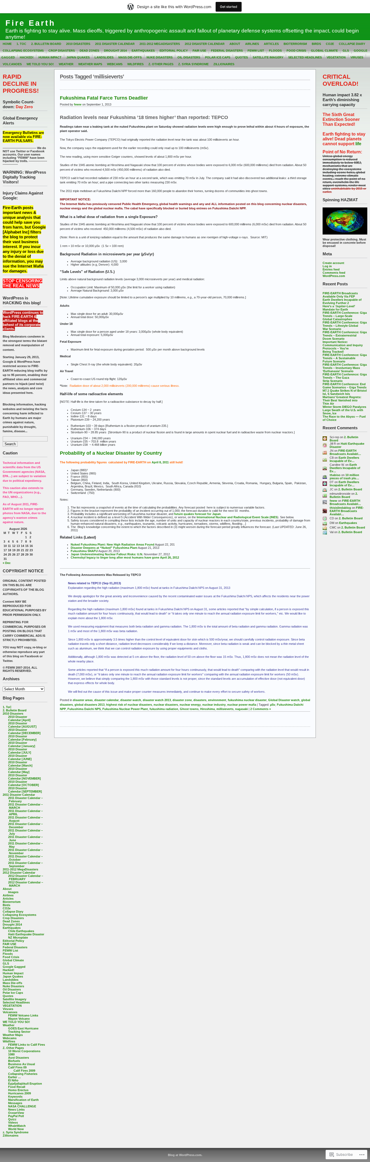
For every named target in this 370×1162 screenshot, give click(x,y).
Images (13, 892)
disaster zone (182, 700)
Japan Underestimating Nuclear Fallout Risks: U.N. (107, 554)
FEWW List (256, 50)
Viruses (356, 57)
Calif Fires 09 (17, 1067)
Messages (15, 1103)
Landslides (104, 57)
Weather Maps (90, 64)
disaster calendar (106, 700)
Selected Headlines (305, 57)
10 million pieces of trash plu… (344, 476)
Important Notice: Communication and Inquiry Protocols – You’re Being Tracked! (343, 346)
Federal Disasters (227, 50)
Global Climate (324, 50)
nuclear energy (190, 704)
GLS (346, 50)
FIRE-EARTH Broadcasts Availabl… (345, 452)
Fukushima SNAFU (84, 551)
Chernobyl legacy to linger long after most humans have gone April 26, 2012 (125, 557)
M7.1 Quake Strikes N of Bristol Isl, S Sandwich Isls (345, 392)
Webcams (114, 64)
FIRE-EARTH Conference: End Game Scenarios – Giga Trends (344, 385)
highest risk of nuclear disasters (129, 704)
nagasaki (241, 709)
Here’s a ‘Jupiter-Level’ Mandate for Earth (339, 308)
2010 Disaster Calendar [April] (19, 718)
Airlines (252, 43)
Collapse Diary (352, 43)
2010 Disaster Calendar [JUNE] (20, 757)
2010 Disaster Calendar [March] (20, 764)
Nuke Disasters (160, 57)
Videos (13, 1122)
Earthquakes (143, 50)
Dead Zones (89, 50)
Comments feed (334, 272)
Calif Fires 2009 (24, 1070)
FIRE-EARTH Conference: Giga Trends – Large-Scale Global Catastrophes (345, 316)
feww (333, 500)
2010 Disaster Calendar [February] (22, 738)
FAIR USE (199, 50)
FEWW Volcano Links (23, 1015)
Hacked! (27, 57)
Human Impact (49, 57)
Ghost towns (189, 709)
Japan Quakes (78, 57)
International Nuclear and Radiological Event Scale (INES (237, 517)
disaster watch (130, 700)
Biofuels (14, 1060)
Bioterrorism (295, 43)
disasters (199, 700)
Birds (316, 43)
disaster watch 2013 (157, 700)
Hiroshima (207, 709)
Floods (275, 50)
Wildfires (135, 64)
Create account (333, 263)
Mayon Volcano (19, 1018)
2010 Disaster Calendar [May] (19, 770)
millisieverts (224, 709)
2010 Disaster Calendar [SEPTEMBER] (25, 790)
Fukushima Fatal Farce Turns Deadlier (104, 98)
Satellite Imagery (268, 57)
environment (217, 700)
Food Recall (16, 1086)
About (234, 43)
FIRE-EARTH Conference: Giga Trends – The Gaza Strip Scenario (345, 377)
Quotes (241, 57)
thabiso (335, 475)
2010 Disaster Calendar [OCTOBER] (23, 783)
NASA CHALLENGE (22, 1106)
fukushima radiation (164, 709)
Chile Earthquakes (21, 931)
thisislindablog (340, 507)
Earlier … (14, 1077)
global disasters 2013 (89, 704)
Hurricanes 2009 (19, 1093)
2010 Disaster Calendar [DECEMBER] (24, 731)
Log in (327, 266)
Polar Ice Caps (217, 57)
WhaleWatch (17, 1125)
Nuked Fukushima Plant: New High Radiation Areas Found (112, 544)
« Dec (7, 563)
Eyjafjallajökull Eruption (25, 1083)
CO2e (330, 43)
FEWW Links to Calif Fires (26, 1044)
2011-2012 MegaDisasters (159, 43)
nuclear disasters (166, 704)
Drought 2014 (115, 50)
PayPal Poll (16, 1116)
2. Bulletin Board (46, 43)
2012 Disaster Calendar (205, 43)
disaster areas (83, 700)
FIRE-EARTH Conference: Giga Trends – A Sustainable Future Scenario (345, 358)
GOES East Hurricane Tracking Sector (23, 1030)
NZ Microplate (18, 937)
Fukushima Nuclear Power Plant (125, 709)
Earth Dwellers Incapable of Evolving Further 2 (342, 301)
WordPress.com (334, 276)
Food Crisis (296, 50)
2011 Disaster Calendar (115, 43)
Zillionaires (223, 64)
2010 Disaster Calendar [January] (21, 744)
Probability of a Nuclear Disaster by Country (111, 453)
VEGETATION (336, 57)
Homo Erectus (18, 1090)
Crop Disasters (61, 50)
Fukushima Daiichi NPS (84, 709)
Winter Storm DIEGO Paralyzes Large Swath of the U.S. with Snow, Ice (344, 410)
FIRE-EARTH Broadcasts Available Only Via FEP (340, 295)
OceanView (16, 1112)
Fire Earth (30, 23)
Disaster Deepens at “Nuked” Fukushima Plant (104, 547)
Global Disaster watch (284, 700)
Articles (271, 43)
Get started (228, 7)
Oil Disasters (188, 57)
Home (7, 43)
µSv (272, 704)
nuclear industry (214, 704)
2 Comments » (260, 709)
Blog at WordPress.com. (185, 1155)
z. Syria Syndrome (193, 64)
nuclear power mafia (241, 704)
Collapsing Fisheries (22, 1073)
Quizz (12, 1119)
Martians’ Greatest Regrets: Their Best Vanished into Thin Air (342, 400)
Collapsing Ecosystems (23, 50)
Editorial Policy (174, 50)
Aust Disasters (18, 1057)
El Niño (13, 1080)
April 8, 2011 (160, 462)
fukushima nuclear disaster (247, 700)
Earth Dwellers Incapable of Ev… (344, 459)
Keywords (15, 1096)
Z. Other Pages (160, 64)
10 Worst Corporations (24, 1051)
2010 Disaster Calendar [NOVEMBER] (24, 777)
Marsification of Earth (23, 1099)
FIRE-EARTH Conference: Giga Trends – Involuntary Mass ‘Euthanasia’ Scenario (345, 368)
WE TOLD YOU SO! (40, 64)
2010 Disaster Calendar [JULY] (19, 751)
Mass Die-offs (130, 57)
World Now (16, 1129)
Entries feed (331, 269)
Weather (66, 64)
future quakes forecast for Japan (197, 514)
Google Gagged (14, 966)
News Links (16, 1109)
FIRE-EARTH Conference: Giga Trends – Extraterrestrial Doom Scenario (345, 335)
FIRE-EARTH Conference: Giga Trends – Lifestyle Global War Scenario (345, 326)
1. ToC (21, 43)
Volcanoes (12, 64)
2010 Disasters (78, 43)
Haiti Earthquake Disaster (26, 934)
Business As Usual (21, 1064)
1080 (11, 1054)
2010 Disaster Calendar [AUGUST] (22, 725)
